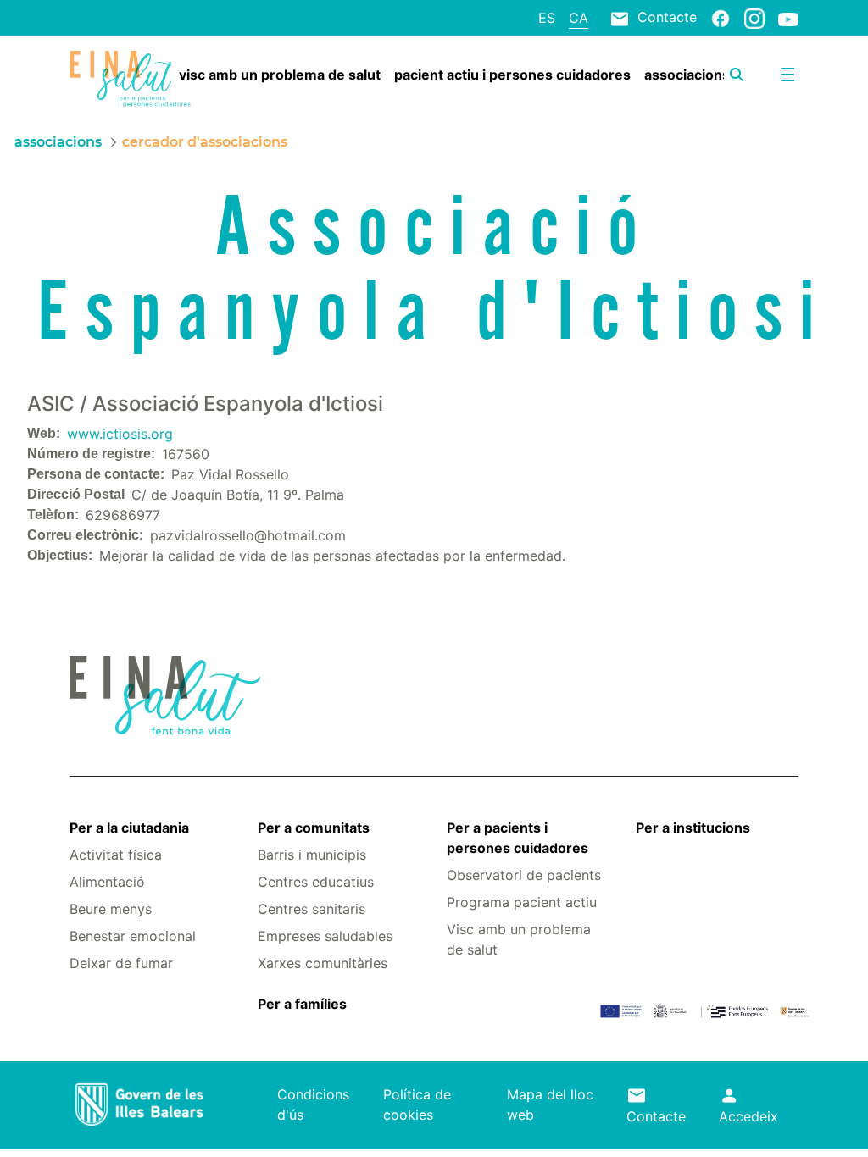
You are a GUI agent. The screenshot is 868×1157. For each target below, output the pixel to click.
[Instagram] (754, 17)
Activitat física (116, 854)
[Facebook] (720, 17)
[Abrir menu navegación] (787, 75)
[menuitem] (279, 74)
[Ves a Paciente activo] (130, 79)
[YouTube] (788, 18)
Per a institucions (693, 827)
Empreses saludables (325, 935)
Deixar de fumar (121, 963)
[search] (736, 75)
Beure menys (111, 908)
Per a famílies (302, 1003)
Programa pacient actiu (522, 902)
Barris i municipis (312, 854)
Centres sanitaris (311, 908)
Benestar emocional (133, 935)
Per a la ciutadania (129, 827)
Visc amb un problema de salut (519, 939)
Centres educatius (316, 881)
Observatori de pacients (524, 874)
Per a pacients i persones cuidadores (517, 837)
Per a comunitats (314, 827)
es (546, 17)
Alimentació (107, 881)
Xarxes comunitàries (322, 963)
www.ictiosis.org (120, 433)
